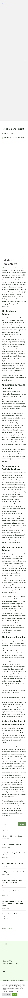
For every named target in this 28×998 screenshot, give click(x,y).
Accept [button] (14, 994)
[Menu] (25, 60)
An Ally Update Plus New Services (14, 872)
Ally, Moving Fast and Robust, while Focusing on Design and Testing (12, 903)
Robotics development (9, 268)
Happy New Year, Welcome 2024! (13, 863)
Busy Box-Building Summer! (12, 844)
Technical (11, 928)
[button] (22, 824)
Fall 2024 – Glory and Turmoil (12, 836)
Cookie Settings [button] (6, 994)
